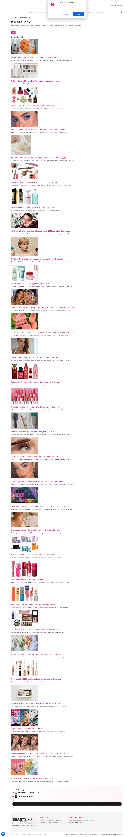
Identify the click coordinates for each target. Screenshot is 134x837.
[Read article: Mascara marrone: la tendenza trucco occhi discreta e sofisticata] (67, 445)
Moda (37, 12)
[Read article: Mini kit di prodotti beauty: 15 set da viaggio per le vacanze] (67, 544)
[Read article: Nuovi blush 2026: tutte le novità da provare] (67, 568)
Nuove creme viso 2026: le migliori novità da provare (30, 283)
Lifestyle (91, 12)
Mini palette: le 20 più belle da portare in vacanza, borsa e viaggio (35, 629)
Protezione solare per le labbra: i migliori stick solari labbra (33, 604)
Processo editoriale (73, 834)
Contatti (81, 834)
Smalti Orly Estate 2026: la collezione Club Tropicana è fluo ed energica (38, 506)
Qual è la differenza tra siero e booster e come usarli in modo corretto (37, 259)
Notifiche (110, 834)
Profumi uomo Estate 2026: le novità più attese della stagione (34, 207)
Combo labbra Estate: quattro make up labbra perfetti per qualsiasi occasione (40, 753)
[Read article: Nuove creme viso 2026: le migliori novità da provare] (67, 273)
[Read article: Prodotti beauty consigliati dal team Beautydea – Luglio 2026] (67, 420)
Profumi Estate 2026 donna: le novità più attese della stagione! (34, 105)
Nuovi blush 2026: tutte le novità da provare (27, 579)
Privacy (85, 834)
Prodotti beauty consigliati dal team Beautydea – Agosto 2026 (34, 57)
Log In (120, 834)
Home (12, 17)
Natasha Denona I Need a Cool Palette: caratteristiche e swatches (36, 81)
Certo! (78, 14)
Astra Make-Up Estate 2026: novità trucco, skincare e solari (33, 778)
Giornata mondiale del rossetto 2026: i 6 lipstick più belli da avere (35, 407)
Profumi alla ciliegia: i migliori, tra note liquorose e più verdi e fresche (36, 382)
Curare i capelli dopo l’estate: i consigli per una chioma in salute (35, 357)
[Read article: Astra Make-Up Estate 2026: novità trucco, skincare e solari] (67, 767)
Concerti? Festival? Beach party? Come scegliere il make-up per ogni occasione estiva (43, 307)
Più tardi (65, 14)
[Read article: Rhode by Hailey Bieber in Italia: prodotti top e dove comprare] (67, 171)
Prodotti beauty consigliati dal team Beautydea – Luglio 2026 (33, 431)
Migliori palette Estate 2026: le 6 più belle (26, 728)
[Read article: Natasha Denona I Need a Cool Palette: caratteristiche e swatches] (67, 70)
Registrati (119, 5)
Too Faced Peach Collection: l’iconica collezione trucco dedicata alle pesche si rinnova (43, 332)
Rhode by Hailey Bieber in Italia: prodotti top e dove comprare (34, 182)
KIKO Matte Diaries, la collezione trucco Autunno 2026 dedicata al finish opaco (40, 231)
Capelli (43, 12)
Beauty (31, 12)
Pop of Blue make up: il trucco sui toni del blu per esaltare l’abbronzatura (38, 129)
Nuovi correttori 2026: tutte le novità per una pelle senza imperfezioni (36, 679)
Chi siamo (66, 834)
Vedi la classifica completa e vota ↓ (67, 804)
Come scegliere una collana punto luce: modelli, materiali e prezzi (35, 530)
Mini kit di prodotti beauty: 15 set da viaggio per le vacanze (33, 554)
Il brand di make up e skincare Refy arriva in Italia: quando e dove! (35, 703)
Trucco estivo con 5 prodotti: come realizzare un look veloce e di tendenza (38, 481)
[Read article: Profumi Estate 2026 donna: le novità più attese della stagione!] (67, 95)
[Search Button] (121, 12)
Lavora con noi (97, 834)
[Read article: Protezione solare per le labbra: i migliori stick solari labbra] (67, 593)
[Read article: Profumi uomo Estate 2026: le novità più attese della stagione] (67, 196)
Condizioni (90, 834)
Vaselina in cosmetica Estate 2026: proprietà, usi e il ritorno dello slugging (38, 157)
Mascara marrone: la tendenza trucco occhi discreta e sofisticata (35, 456)
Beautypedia (100, 12)
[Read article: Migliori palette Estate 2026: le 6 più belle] (67, 717)
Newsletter (104, 834)
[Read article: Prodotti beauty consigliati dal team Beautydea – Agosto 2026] (67, 46)
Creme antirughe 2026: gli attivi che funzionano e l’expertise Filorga (36, 654)
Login (112, 5)
